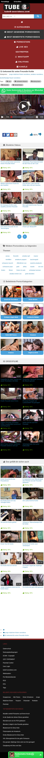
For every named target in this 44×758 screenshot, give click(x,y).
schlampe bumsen (35, 270)
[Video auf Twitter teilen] (8, 135)
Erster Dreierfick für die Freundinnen (8, 480)
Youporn (18, 701)
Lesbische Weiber (33, 317)
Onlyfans (23, 62)
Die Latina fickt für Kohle (30, 501)
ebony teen (36, 81)
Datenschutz (7, 648)
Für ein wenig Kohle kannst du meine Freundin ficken (10, 162)
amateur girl (26, 256)
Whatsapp (23, 57)
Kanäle (23, 67)
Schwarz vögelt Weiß (11, 317)
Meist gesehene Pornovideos (23, 32)
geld (17, 266)
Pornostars (23, 42)
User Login (6, 666)
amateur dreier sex (15, 274)
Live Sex (23, 47)
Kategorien (23, 27)
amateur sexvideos (37, 74)
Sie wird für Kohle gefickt (8, 522)
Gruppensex (7, 697)
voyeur (36, 256)
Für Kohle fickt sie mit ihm (9, 565)
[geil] (31, 135)
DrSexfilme (17, 1)
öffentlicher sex (21, 263)
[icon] (22, 22)
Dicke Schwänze (28, 697)
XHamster (26, 701)
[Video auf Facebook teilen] (4, 135)
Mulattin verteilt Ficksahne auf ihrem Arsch (16, 714)
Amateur (33, 335)
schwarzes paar (8, 266)
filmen (11, 270)
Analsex (11, 353)
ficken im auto (21, 270)
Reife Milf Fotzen (11, 335)
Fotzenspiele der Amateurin (11, 731)
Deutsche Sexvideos (11, 299)
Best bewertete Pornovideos (23, 37)
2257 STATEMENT (9, 659)
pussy (8, 256)
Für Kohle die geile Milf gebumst (33, 587)
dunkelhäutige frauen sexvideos (10, 78)
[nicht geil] (40, 135)
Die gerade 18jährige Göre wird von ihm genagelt (18, 742)
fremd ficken (18, 85)
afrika (25, 266)
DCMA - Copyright (8, 656)
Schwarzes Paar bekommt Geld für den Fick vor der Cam (33, 162)
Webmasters (7, 673)
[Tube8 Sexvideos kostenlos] (17, 12)
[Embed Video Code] (15, 135)
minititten (8, 259)
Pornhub (5, 704)
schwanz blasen (21, 81)
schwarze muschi (7, 263)
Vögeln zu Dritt (33, 353)
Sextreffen (22, 52)
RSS (4, 680)
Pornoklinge (5, 1)
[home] (23, 630)
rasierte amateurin (36, 263)
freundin (6, 85)
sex (9, 81)
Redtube (35, 701)
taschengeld (34, 259)
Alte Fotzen (16, 697)
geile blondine (29, 274)
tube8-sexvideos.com (10, 670)
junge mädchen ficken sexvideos (19, 74)
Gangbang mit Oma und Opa (12, 745)
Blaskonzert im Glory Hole (11, 728)
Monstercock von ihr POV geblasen (14, 721)
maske (32, 266)
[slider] (22, 117)
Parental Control (8, 663)
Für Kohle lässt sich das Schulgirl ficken (8, 501)
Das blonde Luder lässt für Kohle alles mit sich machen (31, 184)
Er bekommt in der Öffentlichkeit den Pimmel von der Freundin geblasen (33, 480)
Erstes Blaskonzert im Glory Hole (13, 735)
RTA (4, 684)
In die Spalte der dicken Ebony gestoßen (16, 717)
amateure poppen (21, 259)
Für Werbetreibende (9, 677)
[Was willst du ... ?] (38, 16)
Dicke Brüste (33, 299)
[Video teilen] (12, 135)
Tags (4, 687)
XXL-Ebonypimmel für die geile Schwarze (16, 738)
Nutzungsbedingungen (10, 652)
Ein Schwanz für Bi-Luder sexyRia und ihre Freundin (9, 206)
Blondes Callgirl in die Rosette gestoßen (16, 724)
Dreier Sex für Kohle (7, 544)
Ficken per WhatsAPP (29, 227)
